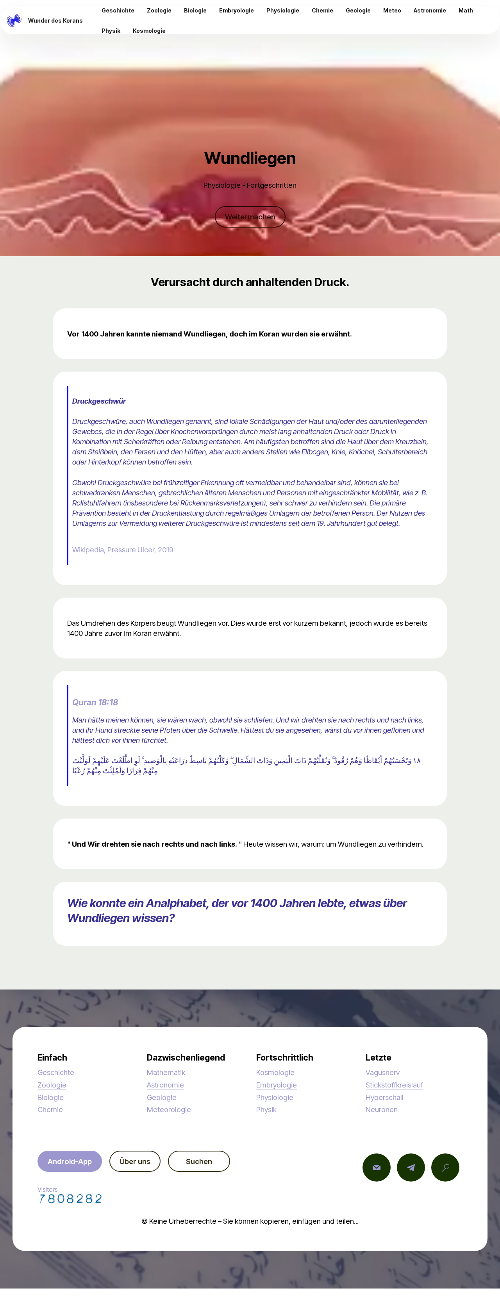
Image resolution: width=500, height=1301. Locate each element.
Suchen (199, 1161)
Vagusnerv (383, 1072)
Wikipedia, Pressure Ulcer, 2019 (122, 549)
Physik (266, 1109)
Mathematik (166, 1072)
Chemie (50, 1109)
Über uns (135, 1161)
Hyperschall (385, 1097)
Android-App (70, 1161)
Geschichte (56, 1072)
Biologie (51, 1097)
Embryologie (276, 1084)
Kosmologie (275, 1072)
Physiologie (274, 1097)
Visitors (48, 1189)
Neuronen (382, 1109)
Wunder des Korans (55, 20)
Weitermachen (250, 216)
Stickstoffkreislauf (394, 1084)
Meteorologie (169, 1109)
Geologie (162, 1097)
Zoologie (52, 1084)
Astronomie (165, 1084)
